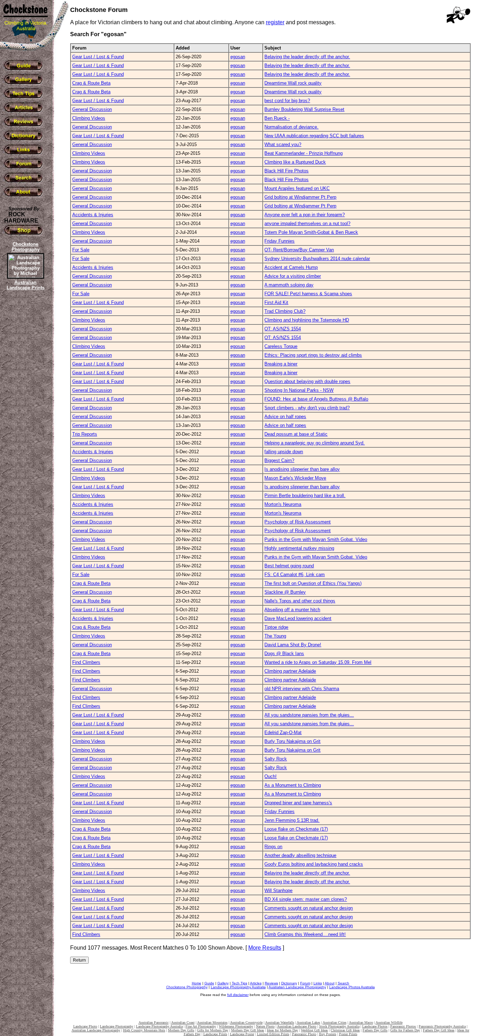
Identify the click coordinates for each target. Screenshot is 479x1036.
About (330, 983)
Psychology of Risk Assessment (297, 521)
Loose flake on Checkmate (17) (296, 829)
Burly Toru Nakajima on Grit (292, 741)
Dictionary (289, 983)
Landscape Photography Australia (238, 987)
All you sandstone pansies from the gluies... (309, 715)
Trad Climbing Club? (284, 311)
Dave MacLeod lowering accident (297, 618)
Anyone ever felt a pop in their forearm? (304, 214)
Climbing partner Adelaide (290, 671)
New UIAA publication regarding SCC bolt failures (314, 135)
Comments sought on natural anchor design (308, 908)
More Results (264, 948)
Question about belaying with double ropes (307, 381)
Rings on (273, 846)
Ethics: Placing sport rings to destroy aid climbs (313, 355)
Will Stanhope (278, 890)
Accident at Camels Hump (291, 267)
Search (343, 983)
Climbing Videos (88, 118)
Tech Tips (239, 983)
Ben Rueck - (277, 118)
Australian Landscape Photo (296, 1026)
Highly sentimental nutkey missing (299, 548)
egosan (237, 56)
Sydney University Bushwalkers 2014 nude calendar (317, 258)
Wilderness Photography (236, 1026)
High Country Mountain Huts (144, 1030)
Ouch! (270, 776)
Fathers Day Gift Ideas (438, 1030)
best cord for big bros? (287, 100)
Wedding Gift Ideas (314, 1030)
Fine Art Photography (200, 1026)
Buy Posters (327, 1034)
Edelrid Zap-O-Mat (283, 732)
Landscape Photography (116, 1026)
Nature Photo (265, 1026)
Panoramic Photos (403, 1026)
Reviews (271, 983)
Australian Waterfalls (279, 1022)
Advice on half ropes (285, 416)
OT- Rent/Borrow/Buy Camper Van (299, 249)
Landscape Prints (215, 1034)
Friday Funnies (279, 241)
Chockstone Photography (187, 987)
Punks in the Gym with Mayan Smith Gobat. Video (315, 539)
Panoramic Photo (304, 1034)
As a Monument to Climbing (292, 785)
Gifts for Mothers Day (212, 1030)
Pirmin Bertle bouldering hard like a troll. (304, 495)
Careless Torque (280, 346)
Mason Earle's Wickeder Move (295, 478)
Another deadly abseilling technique (300, 855)
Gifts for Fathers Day (405, 1030)
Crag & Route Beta (91, 83)
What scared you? (282, 144)
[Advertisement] (25, 412)
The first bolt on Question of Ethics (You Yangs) (313, 583)
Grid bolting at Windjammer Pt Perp (300, 197)
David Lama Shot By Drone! (292, 644)
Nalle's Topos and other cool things (299, 600)
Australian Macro (361, 1022)
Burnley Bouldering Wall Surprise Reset (304, 109)
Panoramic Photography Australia (442, 1026)
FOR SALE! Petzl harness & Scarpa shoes (308, 293)
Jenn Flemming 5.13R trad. (291, 820)
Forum (305, 983)
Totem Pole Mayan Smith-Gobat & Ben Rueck (311, 232)
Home (196, 983)
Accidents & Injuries (92, 214)
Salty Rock (275, 758)
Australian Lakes (308, 1022)
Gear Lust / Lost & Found (98, 56)
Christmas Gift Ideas (345, 1030)
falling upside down (283, 451)
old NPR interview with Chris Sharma (301, 688)
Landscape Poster (242, 1034)
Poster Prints (348, 1034)
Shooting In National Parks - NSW (298, 390)
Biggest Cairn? (279, 460)
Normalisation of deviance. (291, 127)
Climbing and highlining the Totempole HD (306, 320)
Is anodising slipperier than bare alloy (302, 469)
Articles (256, 983)
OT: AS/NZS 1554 (282, 328)
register (275, 22)
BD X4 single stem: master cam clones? (305, 899)
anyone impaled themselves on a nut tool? (307, 223)
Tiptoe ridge (276, 627)
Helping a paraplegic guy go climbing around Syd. (314, 443)
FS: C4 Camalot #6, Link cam (294, 574)
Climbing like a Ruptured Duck (295, 162)
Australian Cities (334, 1022)
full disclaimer (238, 995)
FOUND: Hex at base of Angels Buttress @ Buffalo (316, 399)
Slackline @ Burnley (285, 592)
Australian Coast (183, 1022)
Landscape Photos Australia (352, 987)
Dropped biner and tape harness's (298, 802)
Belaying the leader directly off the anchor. (307, 56)
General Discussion (92, 109)
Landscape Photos (374, 1026)
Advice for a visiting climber (292, 276)
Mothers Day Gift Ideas (247, 1030)
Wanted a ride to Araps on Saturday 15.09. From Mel (317, 662)
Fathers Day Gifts (375, 1030)
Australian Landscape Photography (297, 987)
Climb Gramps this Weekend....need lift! (305, 934)
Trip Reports (84, 434)
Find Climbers (86, 662)
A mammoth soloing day (288, 285)
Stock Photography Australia (339, 1026)
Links (317, 983)
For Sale (80, 249)
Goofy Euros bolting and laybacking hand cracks (313, 864)
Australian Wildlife (389, 1022)
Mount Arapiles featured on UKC (297, 188)
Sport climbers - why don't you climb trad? (307, 407)
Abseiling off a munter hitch (292, 609)
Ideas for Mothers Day (282, 1030)
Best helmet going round (289, 565)
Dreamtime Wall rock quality (293, 83)
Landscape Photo (85, 1026)
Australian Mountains (212, 1022)
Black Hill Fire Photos (286, 170)
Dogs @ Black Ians (284, 653)
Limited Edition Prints (273, 1034)
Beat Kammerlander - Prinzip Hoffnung (303, 153)
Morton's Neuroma (282, 504)
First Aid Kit (276, 302)
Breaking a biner (280, 364)
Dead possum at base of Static (296, 434)
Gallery (223, 983)
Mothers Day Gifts (181, 1030)
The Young (275, 636)
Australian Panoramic (154, 1022)
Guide (209, 983)
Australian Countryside (246, 1022)
